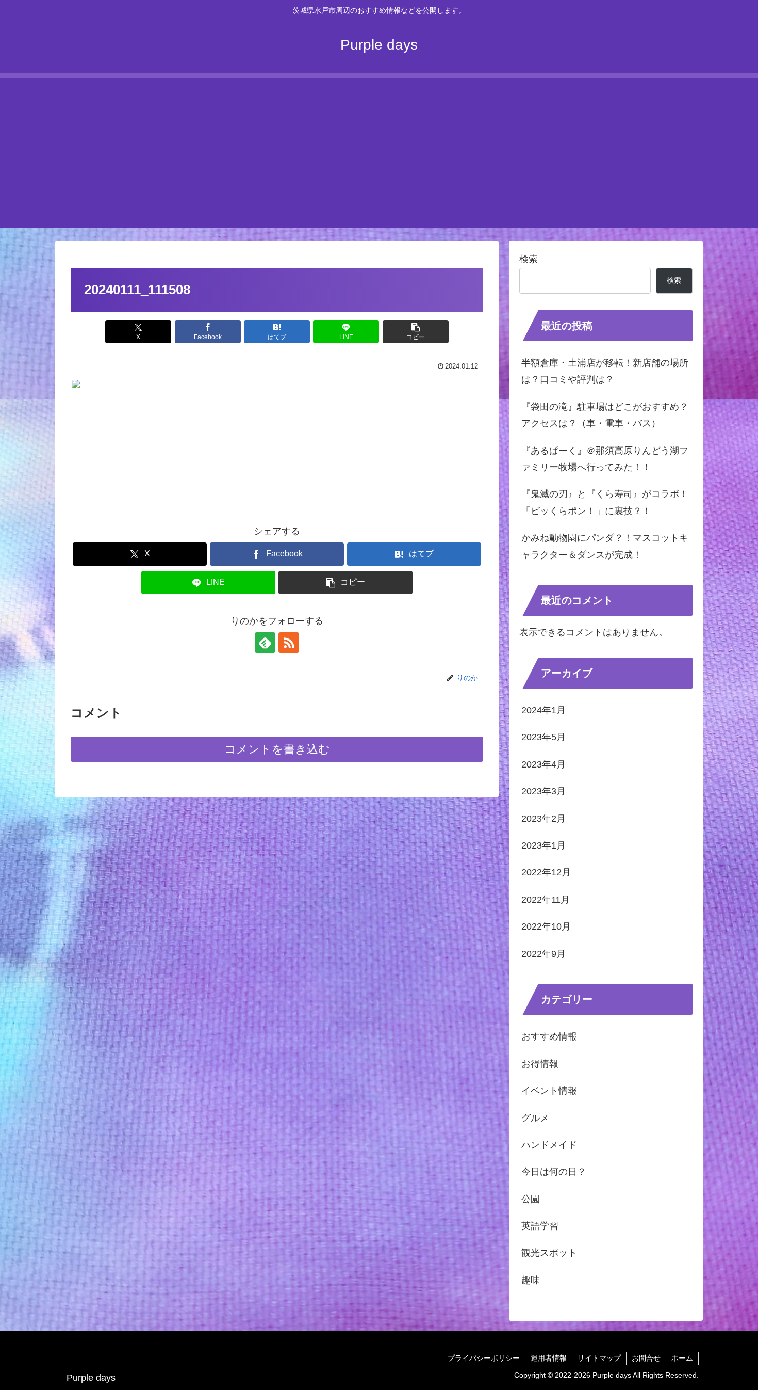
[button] (416, 331)
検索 (528, 259)
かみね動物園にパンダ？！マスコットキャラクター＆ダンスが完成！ (604, 546)
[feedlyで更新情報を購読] (265, 642)
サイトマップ (599, 1358)
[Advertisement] (379, 150)
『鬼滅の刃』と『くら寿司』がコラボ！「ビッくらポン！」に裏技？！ (604, 502)
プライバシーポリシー (484, 1358)
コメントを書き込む (277, 749)
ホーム (682, 1358)
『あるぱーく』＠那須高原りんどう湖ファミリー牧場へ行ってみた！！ (604, 458)
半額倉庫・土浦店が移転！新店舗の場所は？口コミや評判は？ (604, 371)
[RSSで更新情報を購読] (288, 642)
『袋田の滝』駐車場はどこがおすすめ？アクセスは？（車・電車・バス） (604, 415)
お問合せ (646, 1358)
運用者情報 (549, 1358)
